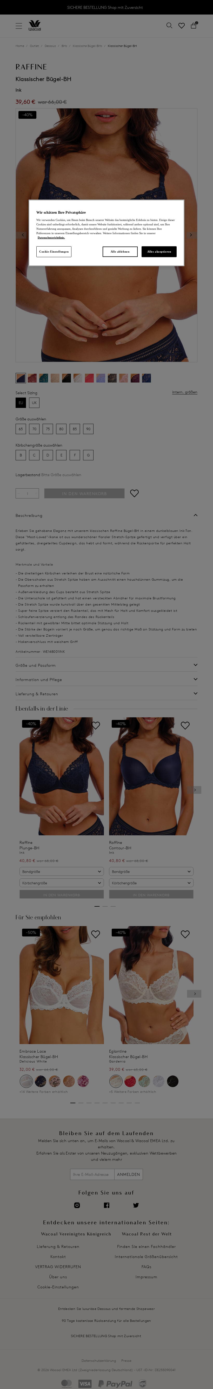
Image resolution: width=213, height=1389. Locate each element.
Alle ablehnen (120, 251)
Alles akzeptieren (159, 251)
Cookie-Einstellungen (54, 251)
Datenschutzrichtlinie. (51, 237)
